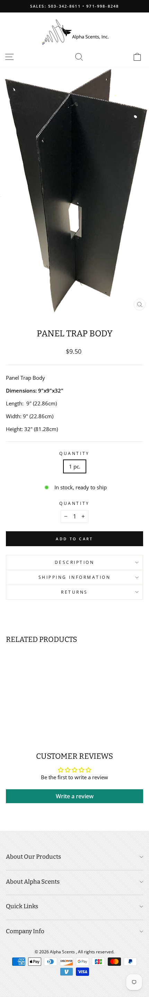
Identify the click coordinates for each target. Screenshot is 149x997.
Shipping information (74, 577)
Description (75, 562)
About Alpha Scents (33, 881)
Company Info (25, 931)
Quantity (74, 453)
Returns (74, 592)
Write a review (75, 796)
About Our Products (33, 856)
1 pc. (74, 466)
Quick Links (22, 906)
